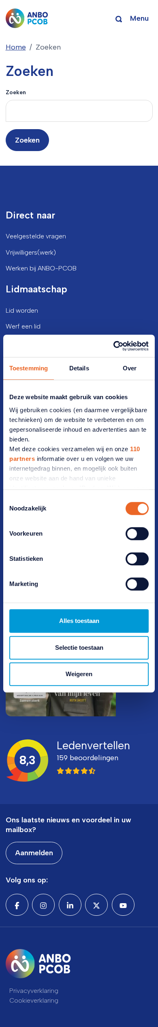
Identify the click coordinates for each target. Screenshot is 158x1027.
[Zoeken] (118, 18)
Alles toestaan (79, 620)
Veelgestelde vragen (36, 236)
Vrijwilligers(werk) (31, 252)
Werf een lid (23, 326)
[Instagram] (43, 905)
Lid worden (22, 310)
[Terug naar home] (27, 18)
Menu (139, 18)
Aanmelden (34, 852)
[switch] (137, 533)
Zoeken (16, 92)
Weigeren (79, 673)
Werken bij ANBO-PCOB (41, 268)
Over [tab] (130, 368)
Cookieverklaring (33, 1000)
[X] (96, 905)
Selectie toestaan (79, 647)
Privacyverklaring (33, 991)
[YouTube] (123, 905)
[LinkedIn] (70, 905)
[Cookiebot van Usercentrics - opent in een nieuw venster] (114, 346)
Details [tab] (79, 368)
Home (16, 47)
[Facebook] (17, 905)
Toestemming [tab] (28, 368)
